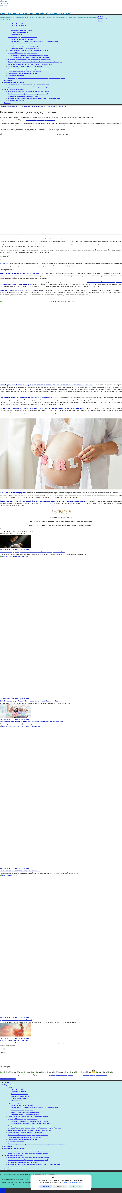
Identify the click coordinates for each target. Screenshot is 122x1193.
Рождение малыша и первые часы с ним (25, 48)
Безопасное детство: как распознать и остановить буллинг (28, 50)
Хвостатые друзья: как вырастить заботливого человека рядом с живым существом (36, 78)
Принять (46, 1186)
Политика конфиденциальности (9, 1177)
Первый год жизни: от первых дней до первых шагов (29, 55)
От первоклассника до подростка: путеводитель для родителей (29, 60)
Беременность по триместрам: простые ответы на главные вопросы (34, 41)
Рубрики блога (103, 19)
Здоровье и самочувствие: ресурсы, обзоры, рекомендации (28, 87)
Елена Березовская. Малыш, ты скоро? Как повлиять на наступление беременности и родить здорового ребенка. (46, 385)
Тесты (100, 21)
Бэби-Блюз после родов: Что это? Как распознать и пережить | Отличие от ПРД (29, 701)
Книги (2, 264)
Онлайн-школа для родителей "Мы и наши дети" (35, 13)
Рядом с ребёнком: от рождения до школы (22, 53)
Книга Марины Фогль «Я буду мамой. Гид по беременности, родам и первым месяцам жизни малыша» (43, 501)
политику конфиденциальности (95, 1075)
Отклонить (60, 1186)
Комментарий (5, 1067)
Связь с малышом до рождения (22, 44)
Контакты (7, 103)
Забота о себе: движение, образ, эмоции (25, 46)
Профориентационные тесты (21, 30)
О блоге (100, 16)
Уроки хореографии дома (16, 100)
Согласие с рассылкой (25, 1177)
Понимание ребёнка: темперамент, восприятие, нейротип (28, 69)
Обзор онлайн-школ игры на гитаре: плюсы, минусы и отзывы (29, 91)
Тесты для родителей (18, 25)
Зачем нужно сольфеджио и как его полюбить (23, 96)
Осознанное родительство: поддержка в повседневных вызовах (30, 64)
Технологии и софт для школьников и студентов (24, 71)
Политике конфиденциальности (71, 1182)
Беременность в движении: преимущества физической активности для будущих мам (31, 722)
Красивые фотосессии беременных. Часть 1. (16, 1040)
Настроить (75, 1186)
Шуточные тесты (17, 34)
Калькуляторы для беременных (22, 39)
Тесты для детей (17, 23)
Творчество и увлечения (16, 75)
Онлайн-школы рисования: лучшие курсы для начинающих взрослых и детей (34, 98)
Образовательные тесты (19, 32)
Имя (2, 1049)
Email (2, 1053)
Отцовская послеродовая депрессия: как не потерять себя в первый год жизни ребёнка (32, 552)
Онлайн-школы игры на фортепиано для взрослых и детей (28, 94)
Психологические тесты (19, 28)
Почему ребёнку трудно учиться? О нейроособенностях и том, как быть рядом (35, 62)
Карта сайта (8, 80)
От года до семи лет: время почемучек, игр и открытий (30, 57)
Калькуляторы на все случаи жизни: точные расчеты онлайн (28, 85)
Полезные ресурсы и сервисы (14, 82)
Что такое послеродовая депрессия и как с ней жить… (20, 871)
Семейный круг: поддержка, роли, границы (22, 73)
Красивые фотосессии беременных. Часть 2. (16, 1020)
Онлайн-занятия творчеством (14, 89)
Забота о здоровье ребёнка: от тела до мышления (25, 66)
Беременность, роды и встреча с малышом (22, 37)
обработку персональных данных (61, 1075)
